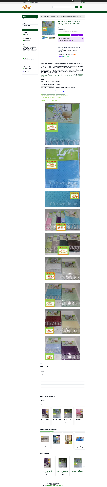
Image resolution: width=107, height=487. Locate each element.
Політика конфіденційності (60, 485)
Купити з (75, 35)
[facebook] (40, 364)
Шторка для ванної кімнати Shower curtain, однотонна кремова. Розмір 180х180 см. (57, 421)
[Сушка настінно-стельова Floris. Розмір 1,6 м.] (68, 438)
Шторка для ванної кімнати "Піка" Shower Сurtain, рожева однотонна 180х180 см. (80, 421)
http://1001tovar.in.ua (27, 68)
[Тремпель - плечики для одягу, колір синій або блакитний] (80, 438)
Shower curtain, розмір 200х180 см (50, 16)
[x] (41, 364)
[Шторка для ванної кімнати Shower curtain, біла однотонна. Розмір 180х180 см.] (68, 412)
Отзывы (24, 23)
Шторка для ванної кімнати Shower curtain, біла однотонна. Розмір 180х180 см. (68, 421)
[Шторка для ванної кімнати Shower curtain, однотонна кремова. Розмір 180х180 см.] (57, 412)
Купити (64, 35)
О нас (24, 21)
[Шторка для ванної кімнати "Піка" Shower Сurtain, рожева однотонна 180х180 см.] (80, 412)
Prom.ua (58, 483)
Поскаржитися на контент (51, 485)
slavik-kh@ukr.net (27, 69)
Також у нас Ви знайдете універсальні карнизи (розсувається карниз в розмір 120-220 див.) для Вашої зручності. (62, 75)
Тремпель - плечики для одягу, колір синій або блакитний (80, 446)
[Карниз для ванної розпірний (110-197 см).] (45, 438)
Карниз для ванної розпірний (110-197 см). (45, 445)
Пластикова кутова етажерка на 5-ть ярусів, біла (57, 445)
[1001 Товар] (27, 9)
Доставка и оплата (26, 25)
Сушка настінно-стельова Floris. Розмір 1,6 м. (68, 445)
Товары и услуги (26, 18)
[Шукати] (76, 7)
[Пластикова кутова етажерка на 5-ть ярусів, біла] (57, 438)
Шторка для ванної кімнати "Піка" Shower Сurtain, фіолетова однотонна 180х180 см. (45, 421)
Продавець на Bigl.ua (53, 484)
